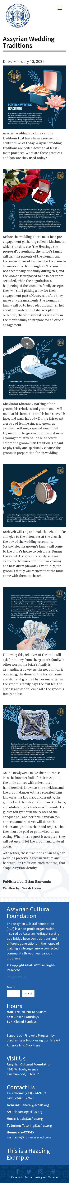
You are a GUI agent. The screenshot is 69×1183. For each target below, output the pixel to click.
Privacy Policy (16, 977)
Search (11, 987)
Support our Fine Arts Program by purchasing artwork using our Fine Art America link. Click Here (33, 1040)
